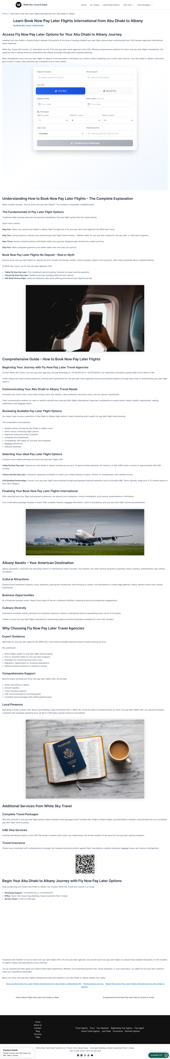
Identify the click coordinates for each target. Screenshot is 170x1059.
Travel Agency (81, 1028)
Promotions (118, 1031)
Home (83, 5)
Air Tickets (94, 5)
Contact (37, 1028)
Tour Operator (102, 1028)
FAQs (38, 1037)
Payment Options (132, 1031)
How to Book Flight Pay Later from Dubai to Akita (37, 997)
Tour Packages (143, 5)
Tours (92, 1028)
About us (38, 1025)
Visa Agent (139, 1028)
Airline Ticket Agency (90, 1031)
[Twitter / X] (85, 1055)
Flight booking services (93, 984)
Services (38, 1034)
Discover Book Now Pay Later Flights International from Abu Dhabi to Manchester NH (43, 984)
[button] (132, 4)
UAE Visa (127, 5)
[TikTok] (88, 1055)
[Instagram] (81, 1055)
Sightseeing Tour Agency (122, 1028)
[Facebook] (78, 1055)
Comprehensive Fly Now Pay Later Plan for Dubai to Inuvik (128, 997)
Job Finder (106, 1031)
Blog (38, 1031)
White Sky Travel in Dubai (35, 5)
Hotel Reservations (111, 5)
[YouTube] (92, 1055)
